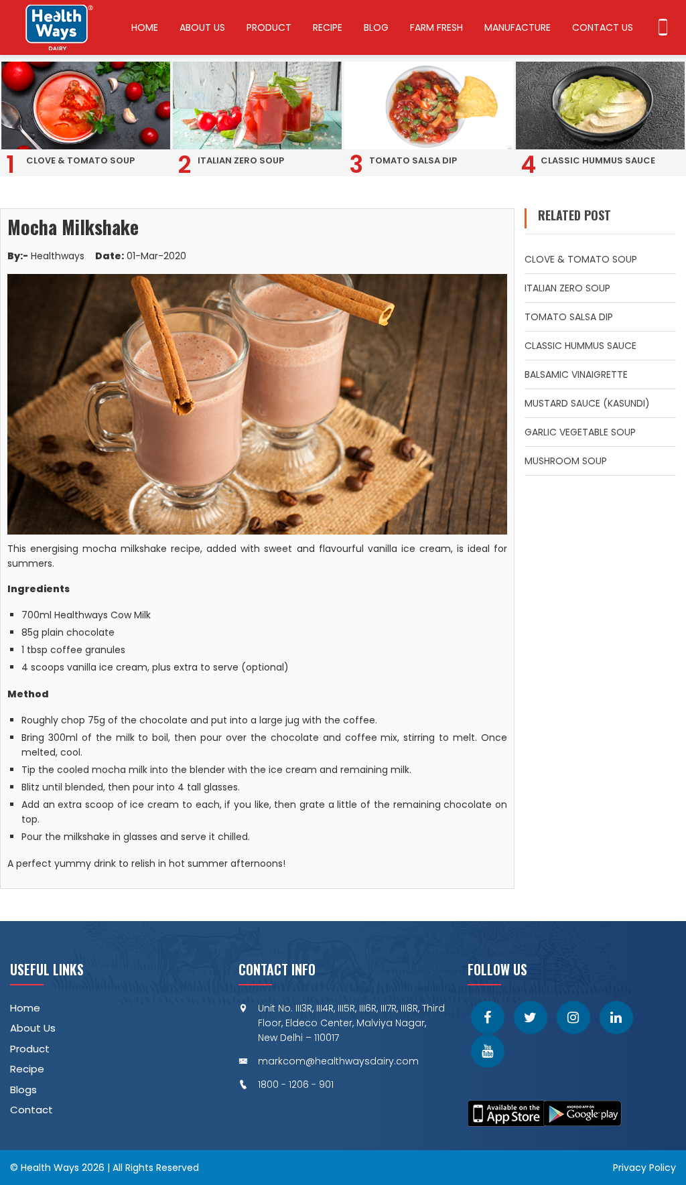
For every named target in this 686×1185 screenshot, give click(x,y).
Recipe (327, 27)
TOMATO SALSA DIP (569, 317)
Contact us (602, 27)
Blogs (23, 1090)
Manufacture (517, 27)
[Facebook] (487, 1017)
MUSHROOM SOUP (566, 461)
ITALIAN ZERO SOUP (567, 288)
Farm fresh (436, 27)
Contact (31, 1110)
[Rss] (487, 1051)
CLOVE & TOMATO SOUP (581, 259)
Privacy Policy (644, 1167)
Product (269, 27)
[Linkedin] (616, 1017)
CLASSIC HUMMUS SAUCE (580, 345)
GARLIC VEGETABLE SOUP (580, 432)
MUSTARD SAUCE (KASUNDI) (587, 403)
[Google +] (573, 1017)
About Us (202, 27)
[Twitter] (530, 1017)
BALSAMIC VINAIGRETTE (576, 374)
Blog (376, 27)
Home (144, 27)
